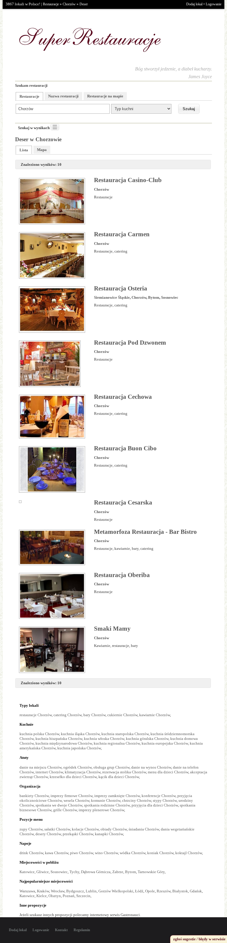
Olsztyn (54, 896)
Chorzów (69, 4)
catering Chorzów (67, 715)
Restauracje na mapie (105, 96)
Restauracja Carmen (122, 234)
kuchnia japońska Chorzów (79, 748)
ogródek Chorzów (77, 767)
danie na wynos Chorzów (151, 767)
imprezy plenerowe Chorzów (101, 810)
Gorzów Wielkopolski (115, 891)
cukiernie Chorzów (122, 715)
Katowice (27, 872)
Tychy (74, 872)
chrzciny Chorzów (136, 800)
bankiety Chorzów (34, 795)
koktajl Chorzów (188, 853)
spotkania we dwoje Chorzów (58, 805)
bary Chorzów (94, 715)
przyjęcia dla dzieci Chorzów (155, 805)
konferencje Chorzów (159, 795)
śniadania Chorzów (144, 829)
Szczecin (83, 896)
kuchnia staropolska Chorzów (125, 734)
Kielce (41, 896)
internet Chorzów (49, 772)
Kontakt (61, 930)
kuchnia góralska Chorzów (147, 738)
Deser (84, 4)
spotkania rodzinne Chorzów (107, 805)
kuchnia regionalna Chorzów (117, 743)
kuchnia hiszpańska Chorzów (58, 738)
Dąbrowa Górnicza (96, 872)
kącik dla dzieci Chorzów (118, 777)
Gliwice (42, 872)
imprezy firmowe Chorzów (72, 795)
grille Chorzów (65, 810)
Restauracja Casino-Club (128, 180)
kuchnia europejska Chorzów (165, 743)
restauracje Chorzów (36, 715)
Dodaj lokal (194, 4)
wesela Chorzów (76, 800)
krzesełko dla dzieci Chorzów (73, 777)
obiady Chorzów (113, 829)
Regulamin (82, 930)
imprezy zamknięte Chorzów (117, 795)
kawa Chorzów (56, 853)
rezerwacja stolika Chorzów (124, 772)
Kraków (43, 891)
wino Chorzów (106, 853)
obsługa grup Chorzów (111, 767)
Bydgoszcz (75, 891)
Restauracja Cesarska (123, 502)
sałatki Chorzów (57, 829)
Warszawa (27, 891)
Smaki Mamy (112, 628)
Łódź (139, 891)
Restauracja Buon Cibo (125, 448)
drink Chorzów (31, 853)
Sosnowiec (169, 297)
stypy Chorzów (165, 800)
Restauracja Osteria (120, 288)
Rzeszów (164, 891)
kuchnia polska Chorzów (39, 734)
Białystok (180, 891)
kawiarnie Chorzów (154, 715)
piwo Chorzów (81, 853)
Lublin (91, 891)
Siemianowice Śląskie (112, 297)
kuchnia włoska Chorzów (104, 738)
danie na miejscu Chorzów (40, 767)
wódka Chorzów (132, 853)
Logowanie (213, 4)
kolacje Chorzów (85, 829)
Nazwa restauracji (63, 96)
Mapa (42, 149)
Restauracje (51, 4)
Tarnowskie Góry (151, 872)
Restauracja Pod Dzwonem (130, 342)
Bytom (153, 297)
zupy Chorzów (31, 829)
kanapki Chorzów (109, 834)
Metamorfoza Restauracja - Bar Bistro (145, 531)
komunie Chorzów (105, 800)
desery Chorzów (48, 834)
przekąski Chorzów (78, 834)
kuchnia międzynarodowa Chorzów (63, 743)
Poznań (68, 896)
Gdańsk (196, 891)
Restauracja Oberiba (122, 575)
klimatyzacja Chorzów (82, 772)
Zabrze (117, 872)
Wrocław (57, 891)
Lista (24, 150)
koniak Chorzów (160, 853)
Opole (150, 891)
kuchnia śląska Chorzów (80, 734)
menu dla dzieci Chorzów (168, 772)
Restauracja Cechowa (123, 396)
